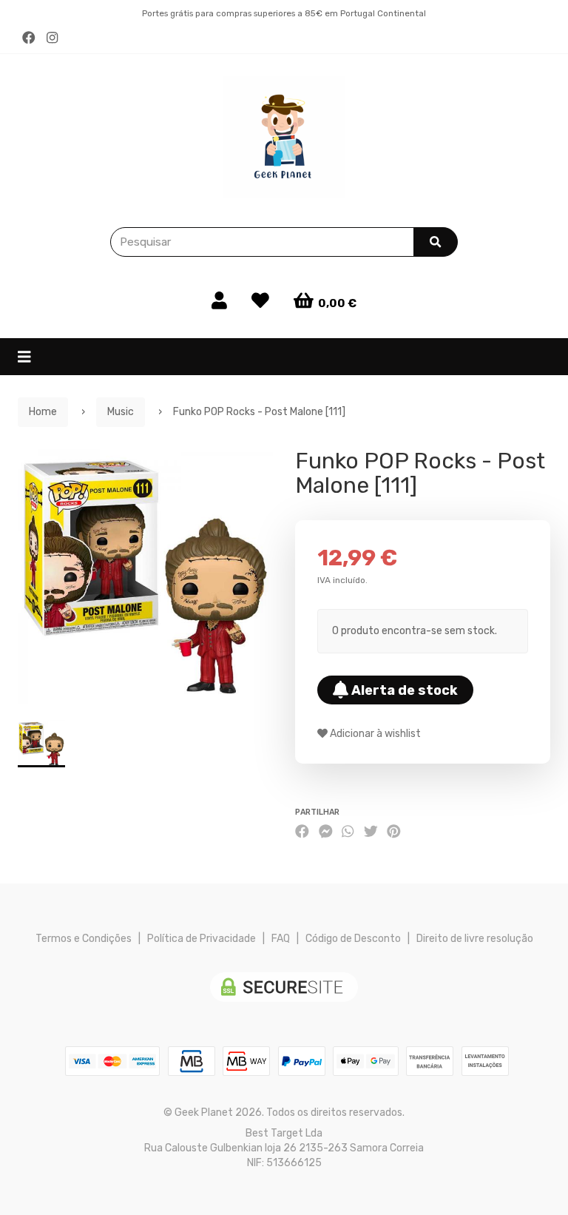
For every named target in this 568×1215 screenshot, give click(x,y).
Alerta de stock (403, 690)
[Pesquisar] (435, 242)
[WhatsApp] (348, 831)
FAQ (280, 938)
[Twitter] (371, 831)
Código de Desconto (353, 938)
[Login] (219, 301)
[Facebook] (29, 38)
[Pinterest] (394, 831)
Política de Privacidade (201, 938)
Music (120, 411)
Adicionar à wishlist (374, 733)
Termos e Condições (84, 938)
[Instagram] (52, 38)
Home (43, 411)
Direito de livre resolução (474, 938)
